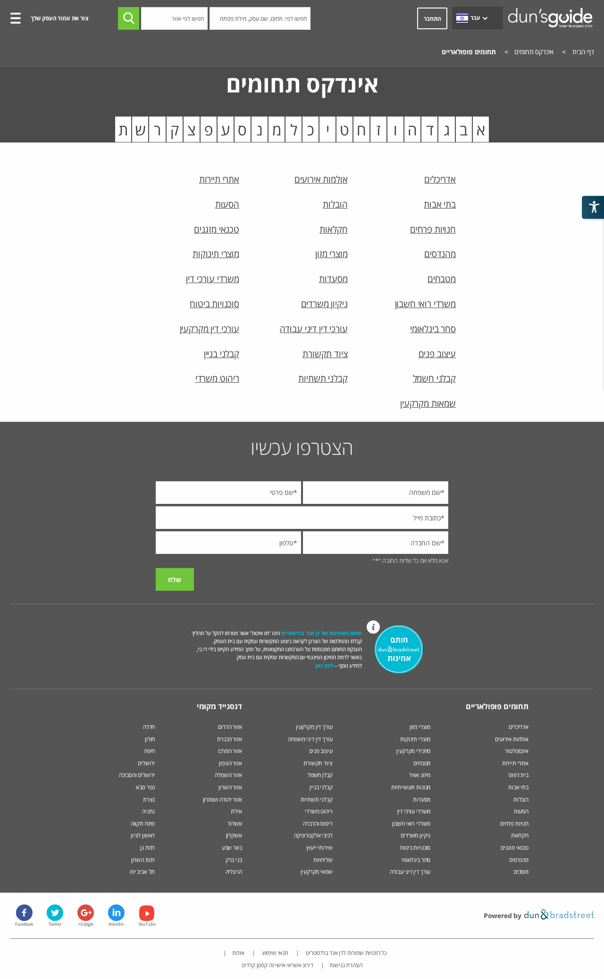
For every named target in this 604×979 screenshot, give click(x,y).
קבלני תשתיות (322, 378)
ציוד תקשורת (324, 353)
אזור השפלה (228, 775)
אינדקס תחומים (534, 51)
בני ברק (234, 860)
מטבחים (442, 278)
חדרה (149, 727)
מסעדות (333, 278)
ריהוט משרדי (217, 378)
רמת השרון (143, 860)
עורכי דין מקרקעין (209, 328)
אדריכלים (440, 179)
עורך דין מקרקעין (314, 727)
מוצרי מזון (331, 253)
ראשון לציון (143, 835)
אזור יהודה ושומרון (222, 799)
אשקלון (234, 835)
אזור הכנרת (229, 739)
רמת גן (147, 848)
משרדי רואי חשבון (425, 303)
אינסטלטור (516, 751)
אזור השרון (230, 787)
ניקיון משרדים (324, 303)
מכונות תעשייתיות (410, 787)
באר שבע (232, 848)
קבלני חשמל (434, 378)
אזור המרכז (230, 751)
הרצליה (234, 872)
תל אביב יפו (142, 872)
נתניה (148, 811)
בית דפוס (518, 775)
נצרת (149, 799)
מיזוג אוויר (419, 775)
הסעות (227, 204)
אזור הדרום (230, 727)
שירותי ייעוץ (319, 848)
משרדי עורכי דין (212, 278)
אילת (236, 811)
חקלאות (333, 229)
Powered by (503, 915)
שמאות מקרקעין (428, 403)
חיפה (149, 751)
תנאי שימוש (274, 953)
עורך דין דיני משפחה (310, 739)
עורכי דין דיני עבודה (314, 328)
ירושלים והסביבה (137, 775)
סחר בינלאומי (433, 328)
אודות (238, 953)
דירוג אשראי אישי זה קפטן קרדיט (277, 965)
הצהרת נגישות (345, 965)
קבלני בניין (221, 353)
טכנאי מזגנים (216, 229)
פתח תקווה (143, 824)
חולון (150, 739)
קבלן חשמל (320, 775)
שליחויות (323, 860)
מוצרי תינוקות (216, 253)
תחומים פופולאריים (497, 706)
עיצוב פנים (437, 353)
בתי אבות (440, 204)
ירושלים (146, 763)
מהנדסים (440, 253)
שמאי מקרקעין (316, 872)
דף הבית (583, 51)
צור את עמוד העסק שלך (59, 18)
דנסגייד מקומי (219, 706)
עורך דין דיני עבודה (410, 872)
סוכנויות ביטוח (214, 303)
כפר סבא (145, 787)
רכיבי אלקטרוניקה (313, 835)
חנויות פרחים (433, 229)
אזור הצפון (230, 763)
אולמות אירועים (321, 179)
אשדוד (234, 824)
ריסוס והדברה (317, 824)
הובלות (335, 204)
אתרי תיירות (219, 179)
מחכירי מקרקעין (413, 751)
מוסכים (521, 872)
